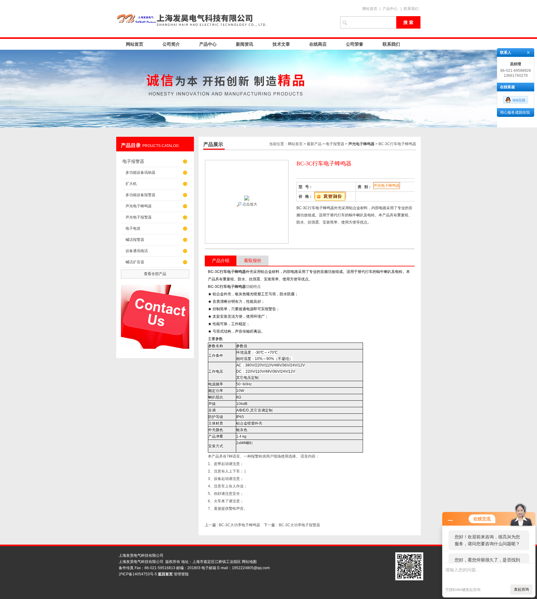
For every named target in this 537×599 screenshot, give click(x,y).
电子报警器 (133, 161)
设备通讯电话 (137, 251)
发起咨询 (521, 589)
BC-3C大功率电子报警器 (299, 525)
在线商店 (318, 44)
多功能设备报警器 (140, 195)
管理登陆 (181, 574)
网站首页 (369, 9)
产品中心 (390, 9)
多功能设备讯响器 (140, 172)
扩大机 (131, 184)
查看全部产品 (155, 274)
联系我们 (411, 9)
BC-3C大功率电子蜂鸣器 (239, 525)
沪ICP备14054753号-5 (138, 574)
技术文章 (281, 44)
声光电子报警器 (139, 217)
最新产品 (314, 144)
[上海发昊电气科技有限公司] (225, 18)
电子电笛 (133, 228)
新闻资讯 (244, 44)
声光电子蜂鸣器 (139, 206)
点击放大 (249, 204)
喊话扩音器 (135, 262)
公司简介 (171, 44)
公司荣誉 (354, 44)
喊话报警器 (135, 239)
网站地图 (249, 562)
